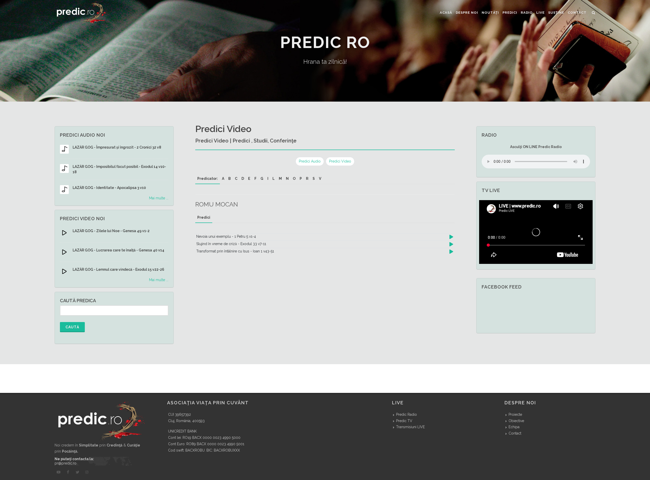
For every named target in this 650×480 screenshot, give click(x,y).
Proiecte (515, 414)
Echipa (514, 427)
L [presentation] (273, 179)
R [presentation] (307, 179)
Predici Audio (310, 161)
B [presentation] (229, 179)
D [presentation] (242, 179)
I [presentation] (267, 179)
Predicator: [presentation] (207, 179)
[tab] (207, 178)
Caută (72, 327)
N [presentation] (287, 179)
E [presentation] (249, 179)
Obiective (516, 421)
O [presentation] (294, 179)
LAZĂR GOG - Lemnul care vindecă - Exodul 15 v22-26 (118, 269)
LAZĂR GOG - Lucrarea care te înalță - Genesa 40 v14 (118, 250)
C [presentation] (236, 179)
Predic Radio (406, 414)
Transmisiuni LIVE (410, 427)
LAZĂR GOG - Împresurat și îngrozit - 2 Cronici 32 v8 (117, 147)
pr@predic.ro (65, 463)
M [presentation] (280, 179)
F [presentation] (255, 179)
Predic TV (404, 421)
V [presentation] (320, 179)
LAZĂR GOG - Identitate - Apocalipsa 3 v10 (109, 188)
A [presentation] (223, 179)
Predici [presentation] (203, 217)
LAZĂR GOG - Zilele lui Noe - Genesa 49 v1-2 (111, 231)
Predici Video (340, 161)
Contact (515, 433)
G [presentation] (262, 179)
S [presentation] (314, 179)
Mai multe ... (158, 198)
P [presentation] (301, 179)
